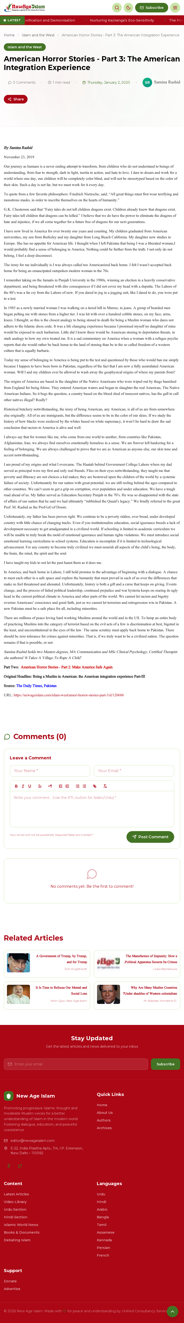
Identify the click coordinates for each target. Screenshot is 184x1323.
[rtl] (50, 786)
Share (18, 99)
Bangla (103, 1217)
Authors (104, 1120)
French (103, 1255)
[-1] (60, 786)
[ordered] (77, 786)
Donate (10, 1281)
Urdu (101, 1194)
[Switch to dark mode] (128, 7)
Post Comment (153, 837)
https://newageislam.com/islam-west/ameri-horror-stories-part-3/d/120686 (69, 695)
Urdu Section (15, 1209)
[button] (40, 786)
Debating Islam (17, 1240)
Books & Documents (22, 1232)
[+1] (67, 786)
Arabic (102, 1209)
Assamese (106, 1232)
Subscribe (165, 1064)
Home (9, 35)
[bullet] (84, 786)
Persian (103, 1248)
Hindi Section (15, 1217)
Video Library (15, 1202)
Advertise (12, 1289)
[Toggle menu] (175, 8)
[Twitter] (20, 1166)
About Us (105, 1113)
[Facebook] (8, 1166)
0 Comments (24, 82)
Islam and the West (38, 35)
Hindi (101, 1202)
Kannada (104, 1240)
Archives (104, 1128)
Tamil (101, 1225)
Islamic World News (21, 1225)
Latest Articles (16, 1194)
